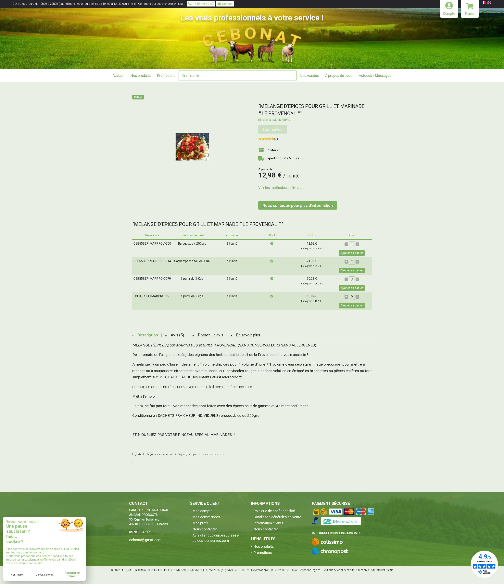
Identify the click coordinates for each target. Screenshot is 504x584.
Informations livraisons (336, 533)
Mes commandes (206, 517)
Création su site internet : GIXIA (375, 570)
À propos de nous (339, 75)
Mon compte (202, 511)
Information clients (268, 523)
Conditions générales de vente (277, 517)
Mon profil (200, 523)
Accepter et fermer (72, 574)
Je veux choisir (44, 574)
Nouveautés (309, 75)
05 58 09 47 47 (203, 4)
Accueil (118, 75)
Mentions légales (310, 570)
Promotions (166, 75)
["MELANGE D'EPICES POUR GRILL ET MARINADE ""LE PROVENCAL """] (192, 147)
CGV (295, 570)
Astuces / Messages (375, 75)
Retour (138, 97)
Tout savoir (272, 129)
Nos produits (264, 546)
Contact (227, 4)
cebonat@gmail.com (145, 540)
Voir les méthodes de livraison (281, 188)
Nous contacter (205, 529)
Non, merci (17, 574)
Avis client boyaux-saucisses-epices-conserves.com (216, 538)
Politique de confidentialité (274, 511)
